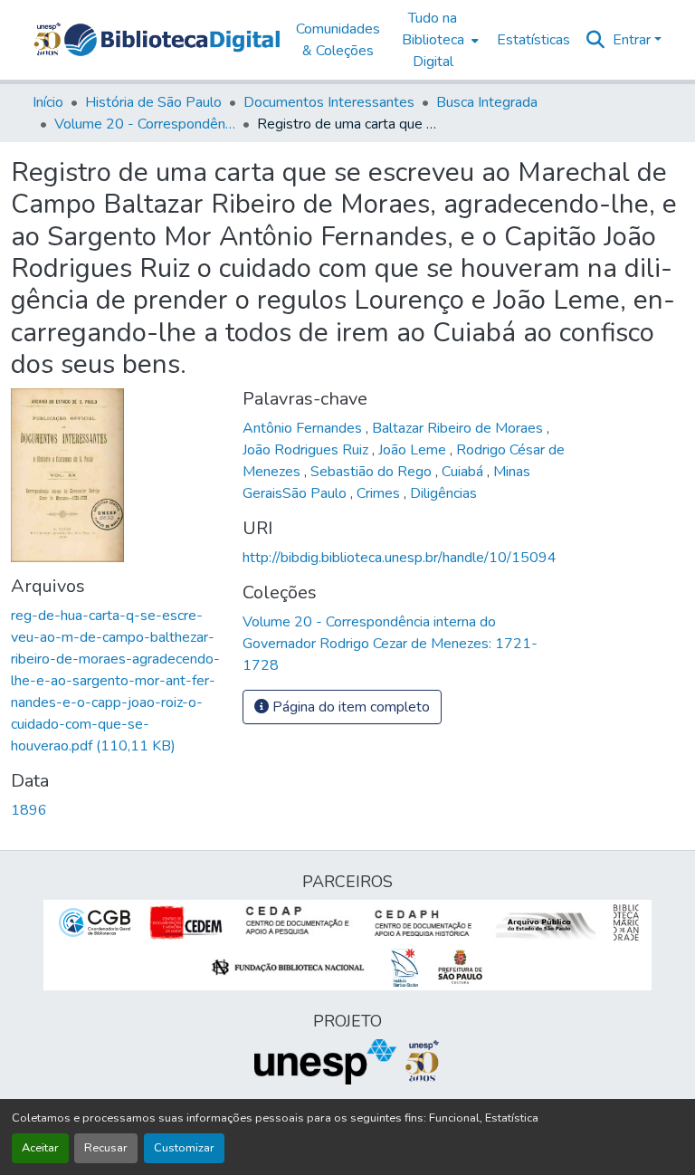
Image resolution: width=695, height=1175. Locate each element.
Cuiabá (464, 472)
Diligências (443, 493)
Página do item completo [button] (349, 707)
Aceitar (40, 1148)
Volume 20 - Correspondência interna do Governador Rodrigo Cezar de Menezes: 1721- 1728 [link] (144, 124)
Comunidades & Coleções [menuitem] (338, 40)
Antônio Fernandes (304, 428)
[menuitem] (438, 40)
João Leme (414, 450)
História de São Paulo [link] (153, 102)
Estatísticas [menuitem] (533, 40)
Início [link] (48, 102)
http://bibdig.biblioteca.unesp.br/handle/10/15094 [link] (400, 558)
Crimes (380, 493)
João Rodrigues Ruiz (307, 450)
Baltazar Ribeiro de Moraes (459, 428)
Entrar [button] (633, 40)
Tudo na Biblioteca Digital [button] (433, 40)
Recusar (106, 1148)
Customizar (184, 1148)
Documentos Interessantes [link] (328, 102)
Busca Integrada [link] (487, 102)
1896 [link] (29, 810)
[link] (116, 681)
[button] (171, 40)
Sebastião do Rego (372, 472)
